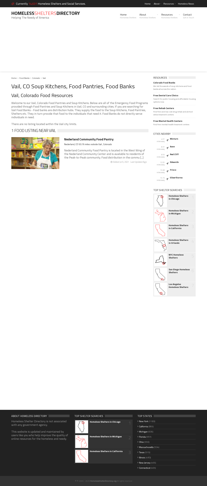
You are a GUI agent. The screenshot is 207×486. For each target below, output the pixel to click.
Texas (142, 452)
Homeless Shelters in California (178, 227)
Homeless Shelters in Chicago (178, 197)
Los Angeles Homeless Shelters (178, 286)
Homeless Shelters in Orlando (178, 241)
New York (143, 421)
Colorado (36, 78)
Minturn (174, 138)
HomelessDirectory (45, 13)
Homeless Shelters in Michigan (178, 212)
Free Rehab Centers (163, 108)
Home (148, 3)
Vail (44, 78)
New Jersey (144, 462)
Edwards (174, 162)
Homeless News (186, 3)
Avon (172, 146)
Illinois (142, 457)
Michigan (143, 431)
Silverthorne (176, 177)
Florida (142, 436)
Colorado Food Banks (164, 82)
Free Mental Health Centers (167, 121)
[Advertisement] (103, 48)
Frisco (173, 169)
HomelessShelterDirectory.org (103, 480)
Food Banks (24, 78)
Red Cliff (174, 154)
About (156, 3)
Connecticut (144, 468)
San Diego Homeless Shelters (179, 271)
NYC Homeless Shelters (176, 256)
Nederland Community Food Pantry (89, 139)
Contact (188, 16)
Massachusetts (146, 447)
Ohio (141, 442)
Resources (168, 3)
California (143, 426)
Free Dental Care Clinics (165, 95)
